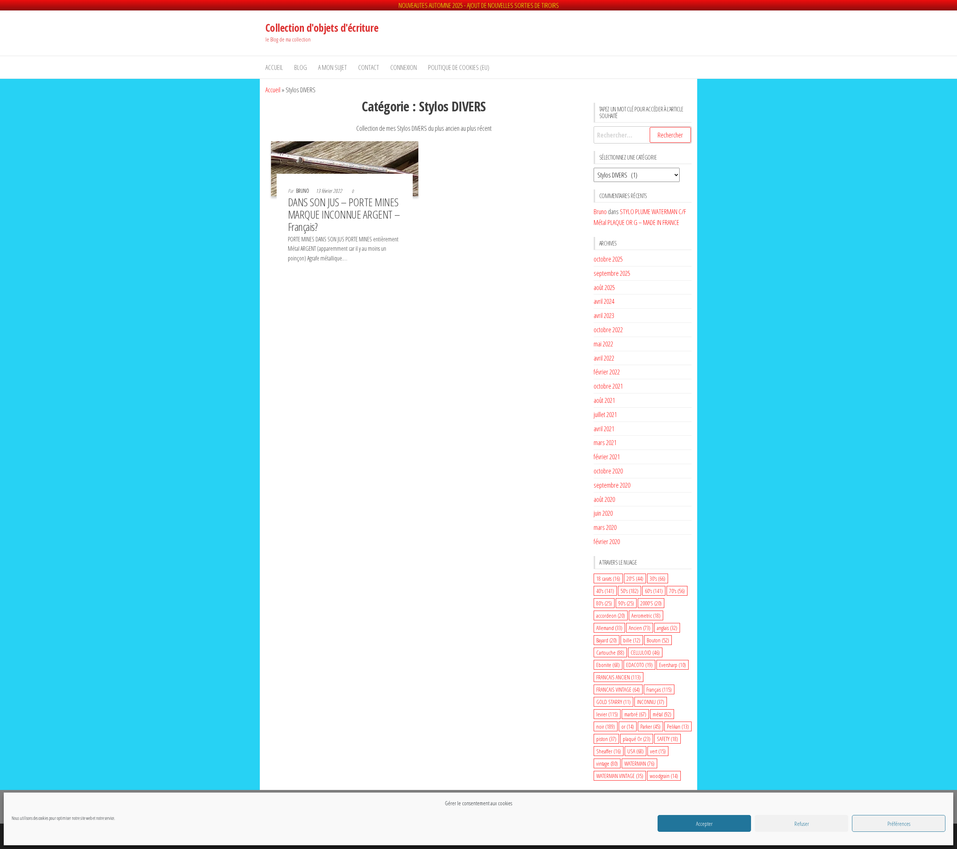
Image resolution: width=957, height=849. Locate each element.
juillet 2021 (605, 414)
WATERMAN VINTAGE (619, 775)
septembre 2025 (612, 273)
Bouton (658, 640)
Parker (650, 726)
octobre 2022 (608, 329)
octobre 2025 (608, 258)
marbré (635, 714)
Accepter (704, 823)
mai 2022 (603, 343)
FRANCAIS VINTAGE (618, 689)
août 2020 (604, 499)
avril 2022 (604, 358)
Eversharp (672, 665)
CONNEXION (403, 67)
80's (604, 603)
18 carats (608, 578)
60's (654, 591)
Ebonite (608, 665)
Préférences (898, 823)
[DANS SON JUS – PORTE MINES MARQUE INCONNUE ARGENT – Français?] (344, 167)
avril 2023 (604, 315)
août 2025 (604, 287)
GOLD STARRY (613, 702)
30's (657, 578)
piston (606, 739)
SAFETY (667, 739)
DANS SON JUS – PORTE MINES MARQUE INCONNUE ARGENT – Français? (344, 214)
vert (658, 751)
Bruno (303, 190)
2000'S (651, 603)
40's (605, 591)
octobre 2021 (608, 386)
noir (605, 726)
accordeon (610, 615)
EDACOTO (639, 665)
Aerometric (646, 615)
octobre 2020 (608, 470)
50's (629, 591)
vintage (607, 763)
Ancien (639, 628)
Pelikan (678, 726)
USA (635, 751)
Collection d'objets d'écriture (321, 28)
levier (607, 714)
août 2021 (604, 400)
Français (659, 689)
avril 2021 (604, 428)
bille (631, 640)
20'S (635, 578)
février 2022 (607, 371)
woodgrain (664, 775)
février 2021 (607, 456)
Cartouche (610, 652)
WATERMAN (639, 763)
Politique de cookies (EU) (458, 67)
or (627, 726)
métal (662, 714)
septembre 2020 (612, 485)
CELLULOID (645, 652)
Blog (300, 67)
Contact (368, 67)
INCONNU (650, 702)
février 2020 (607, 541)
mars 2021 (605, 442)
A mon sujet (332, 67)
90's (626, 603)
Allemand (609, 628)
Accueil (274, 67)
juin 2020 (603, 513)
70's (677, 591)
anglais (667, 628)
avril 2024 (604, 301)
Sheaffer (608, 751)
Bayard (606, 640)
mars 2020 (605, 527)
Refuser (801, 823)
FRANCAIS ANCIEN (618, 677)
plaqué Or (636, 739)
